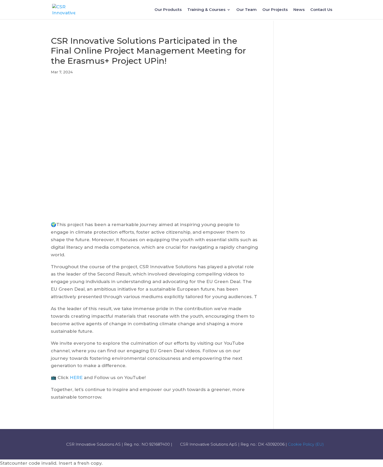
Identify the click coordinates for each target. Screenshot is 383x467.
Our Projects (275, 10)
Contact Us (321, 10)
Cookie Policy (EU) (306, 444)
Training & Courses (206, 10)
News (299, 10)
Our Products (168, 10)
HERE (76, 377)
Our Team (246, 10)
